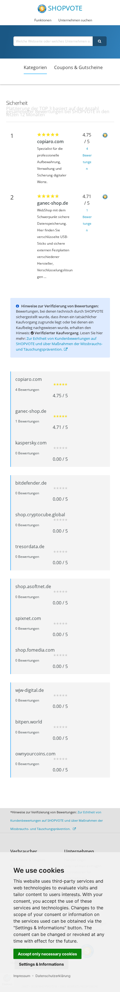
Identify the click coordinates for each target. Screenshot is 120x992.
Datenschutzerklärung (52, 976)
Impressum (21, 976)
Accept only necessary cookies (47, 953)
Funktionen (42, 20)
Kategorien (35, 67)
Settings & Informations (41, 964)
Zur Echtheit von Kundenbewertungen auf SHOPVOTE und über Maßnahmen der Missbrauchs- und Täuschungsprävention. (59, 344)
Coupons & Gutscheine (78, 67)
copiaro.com (50, 141)
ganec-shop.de (52, 203)
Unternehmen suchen (75, 20)
